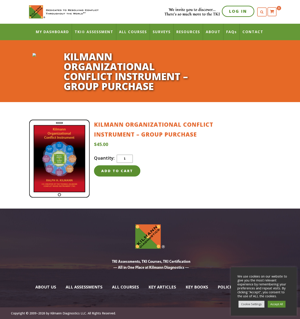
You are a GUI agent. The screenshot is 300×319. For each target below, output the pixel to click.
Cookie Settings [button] (251, 304)
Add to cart (117, 170)
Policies (227, 287)
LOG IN (238, 11)
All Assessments (84, 287)
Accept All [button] (276, 304)
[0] (272, 11)
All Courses (125, 287)
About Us (45, 287)
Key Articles (162, 287)
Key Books (197, 287)
